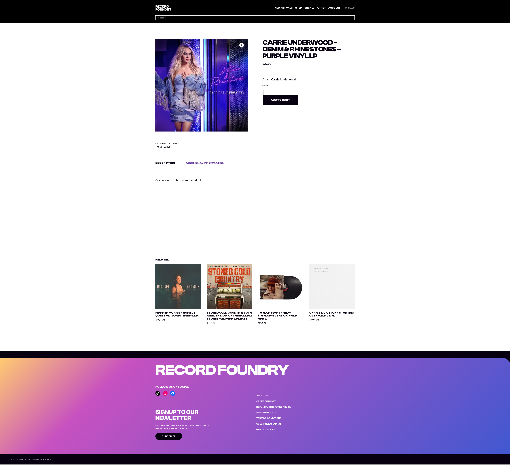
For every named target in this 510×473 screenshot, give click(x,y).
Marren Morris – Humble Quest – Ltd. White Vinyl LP (176, 314)
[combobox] (255, 17)
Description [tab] (165, 162)
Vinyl (167, 146)
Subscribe (169, 436)
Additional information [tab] (205, 162)
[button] (241, 45)
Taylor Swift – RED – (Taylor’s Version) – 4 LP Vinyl (277, 315)
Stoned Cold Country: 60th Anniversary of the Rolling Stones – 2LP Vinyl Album (229, 315)
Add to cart (280, 99)
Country (174, 143)
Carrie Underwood (283, 79)
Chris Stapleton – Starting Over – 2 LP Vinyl (331, 314)
